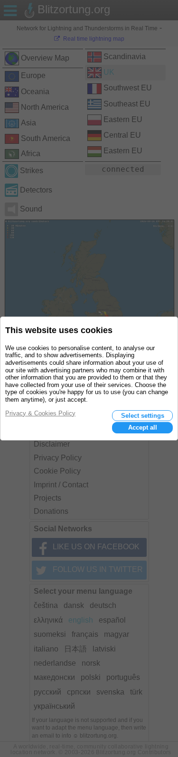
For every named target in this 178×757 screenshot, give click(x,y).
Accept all (142, 427)
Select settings (142, 415)
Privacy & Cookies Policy (40, 413)
